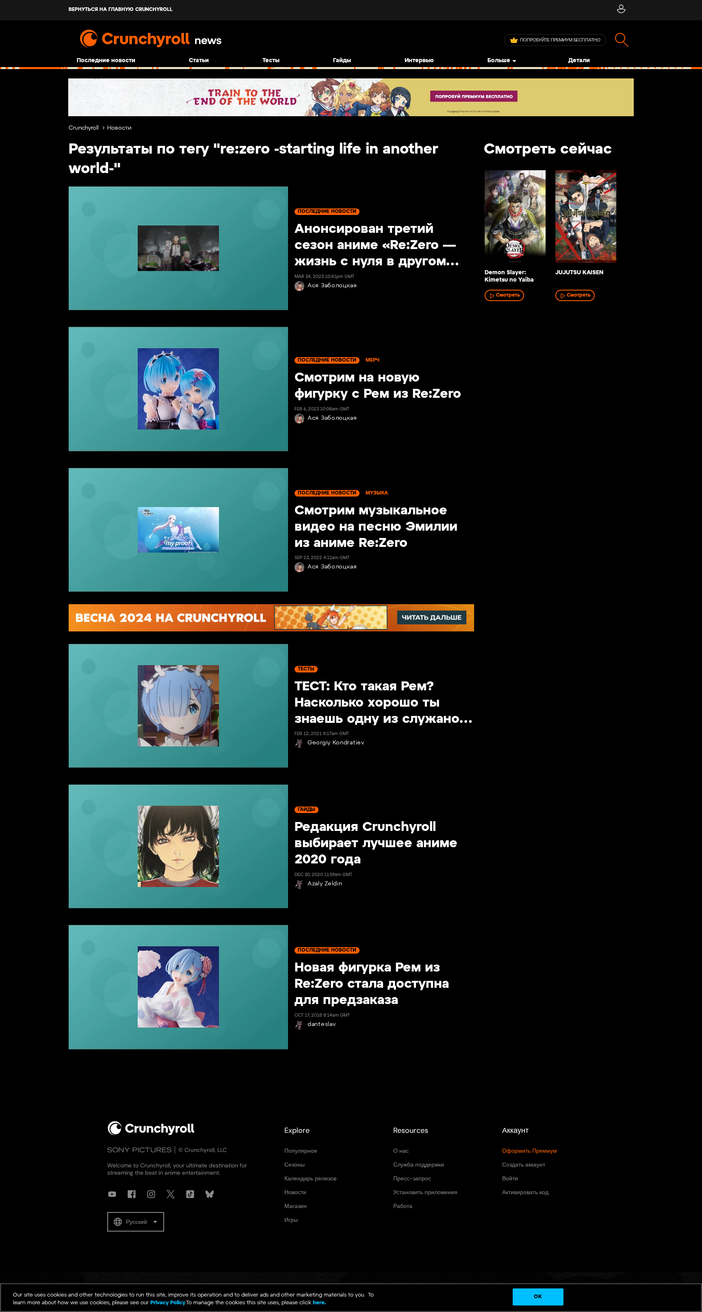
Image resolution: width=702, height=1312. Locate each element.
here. (318, 1303)
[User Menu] (621, 10)
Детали (579, 60)
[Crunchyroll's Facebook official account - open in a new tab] (131, 1194)
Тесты (271, 60)
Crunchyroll (84, 128)
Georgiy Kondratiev (336, 743)
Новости (119, 128)
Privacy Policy (167, 1303)
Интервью (419, 60)
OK (538, 1296)
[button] (135, 1222)
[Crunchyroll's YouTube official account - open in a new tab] (112, 1194)
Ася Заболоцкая (332, 285)
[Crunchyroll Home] (151, 1133)
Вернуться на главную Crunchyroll (121, 9)
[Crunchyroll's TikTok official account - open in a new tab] (190, 1194)
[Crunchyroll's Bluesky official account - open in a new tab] (209, 1194)
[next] (615, 221)
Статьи (199, 60)
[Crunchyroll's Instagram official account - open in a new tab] (151, 1194)
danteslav (322, 1024)
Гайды (342, 60)
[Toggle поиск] (621, 40)
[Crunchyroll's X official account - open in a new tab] (170, 1194)
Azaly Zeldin (325, 884)
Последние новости (106, 60)
